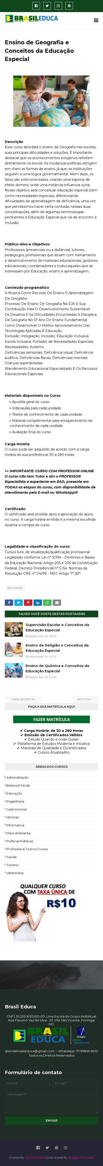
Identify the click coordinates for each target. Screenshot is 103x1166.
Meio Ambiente (18, 833)
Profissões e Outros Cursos (27, 849)
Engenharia (15, 801)
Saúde (11, 857)
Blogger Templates (81, 1157)
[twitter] (47, 6)
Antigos (83, 699)
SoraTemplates (35, 1157)
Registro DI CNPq (51, 1059)
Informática (15, 825)
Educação (15, 588)
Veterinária (14, 873)
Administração (17, 777)
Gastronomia (16, 809)
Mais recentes (24, 699)
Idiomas (12, 817)
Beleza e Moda (18, 785)
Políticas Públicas (19, 841)
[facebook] (36, 6)
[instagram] (58, 6)
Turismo (12, 865)
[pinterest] (69, 6)
